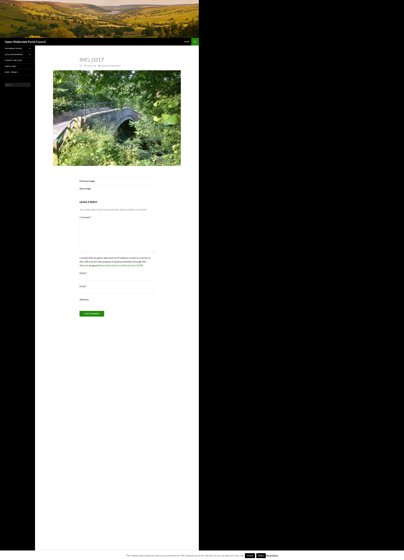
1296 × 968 (91, 66)
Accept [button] (250, 555)
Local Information (111, 66)
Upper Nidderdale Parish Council (25, 41)
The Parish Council (13, 48)
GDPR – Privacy (11, 72)
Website (84, 299)
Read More (272, 555)
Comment (86, 217)
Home (186, 42)
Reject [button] (261, 555)
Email (83, 286)
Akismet (84, 265)
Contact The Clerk (13, 60)
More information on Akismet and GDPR (121, 265)
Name (83, 272)
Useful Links (10, 66)
